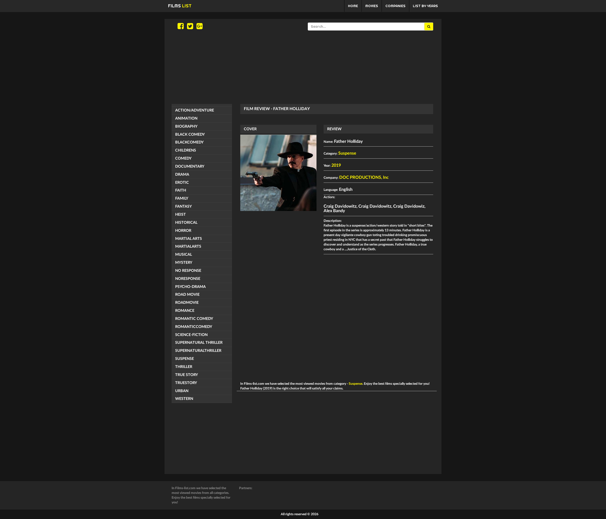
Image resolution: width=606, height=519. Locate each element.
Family (181, 198)
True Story (186, 375)
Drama (182, 174)
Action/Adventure (194, 110)
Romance (184, 311)
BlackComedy (189, 142)
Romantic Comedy (194, 319)
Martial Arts (188, 239)
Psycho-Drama (190, 287)
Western (184, 399)
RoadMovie (187, 302)
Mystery (183, 262)
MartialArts (188, 246)
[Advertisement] (303, 67)
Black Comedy (190, 134)
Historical (186, 222)
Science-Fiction (191, 335)
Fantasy (183, 206)
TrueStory (186, 383)
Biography (186, 126)
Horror (183, 231)
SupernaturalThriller (198, 351)
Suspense (184, 359)
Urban (181, 391)
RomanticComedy (193, 327)
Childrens (185, 150)
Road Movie (187, 294)
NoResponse (187, 279)
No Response (188, 271)
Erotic (182, 182)
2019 (336, 165)
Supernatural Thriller (199, 343)
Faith (180, 190)
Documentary (189, 166)
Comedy (183, 158)
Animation (186, 118)
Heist (180, 214)
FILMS (180, 6)
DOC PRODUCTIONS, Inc (364, 177)
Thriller (183, 367)
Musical (183, 254)
